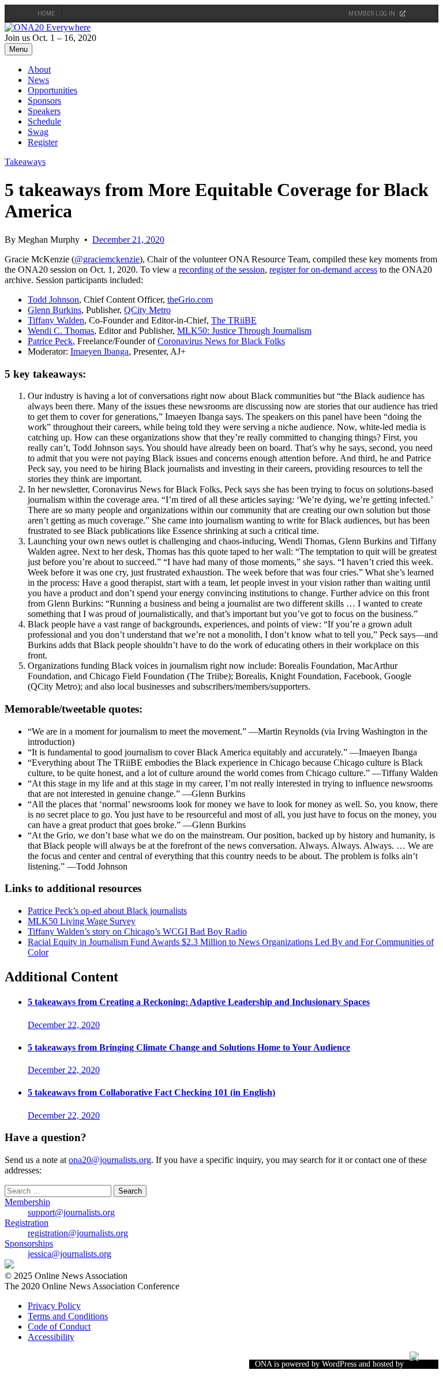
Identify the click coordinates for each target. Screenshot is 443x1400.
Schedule (44, 121)
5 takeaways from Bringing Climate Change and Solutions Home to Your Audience (189, 1047)
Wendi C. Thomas (61, 331)
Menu (18, 49)
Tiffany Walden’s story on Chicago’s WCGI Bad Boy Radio (137, 931)
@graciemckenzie (107, 259)
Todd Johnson (53, 299)
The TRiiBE (234, 320)
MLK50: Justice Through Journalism (244, 331)
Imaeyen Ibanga (99, 351)
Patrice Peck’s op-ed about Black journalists (107, 911)
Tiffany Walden (56, 320)
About (39, 69)
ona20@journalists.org (110, 1160)
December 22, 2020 (64, 1025)
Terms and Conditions (68, 1316)
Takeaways (25, 162)
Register (43, 142)
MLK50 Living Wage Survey (82, 921)
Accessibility (51, 1337)
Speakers (44, 111)
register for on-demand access (323, 269)
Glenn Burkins (54, 310)
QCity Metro (147, 310)
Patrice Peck (50, 341)
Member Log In (372, 13)
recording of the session (222, 269)
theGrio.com (190, 299)
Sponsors (44, 101)
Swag (38, 132)
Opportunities (52, 90)
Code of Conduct (59, 1326)
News (38, 80)
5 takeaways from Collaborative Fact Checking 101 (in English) (151, 1092)
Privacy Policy (54, 1306)
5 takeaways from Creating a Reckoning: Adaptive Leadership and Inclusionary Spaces (199, 1002)
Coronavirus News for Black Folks (221, 341)
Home (46, 13)
